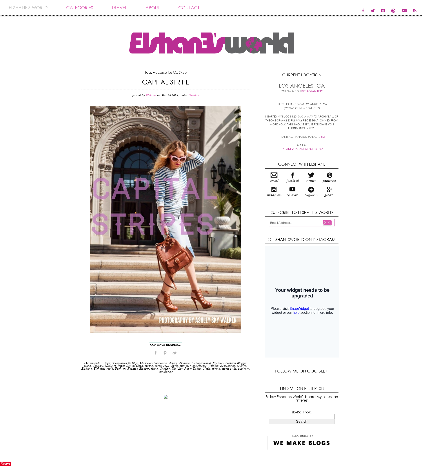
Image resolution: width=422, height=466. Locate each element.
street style (162, 366)
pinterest (329, 181)
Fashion (193, 95)
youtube (292, 195)
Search (301, 421)
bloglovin (311, 195)
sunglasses (200, 366)
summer (185, 366)
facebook (292, 181)
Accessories (227, 366)
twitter (311, 181)
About (153, 7)
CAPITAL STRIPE (165, 82)
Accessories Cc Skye (125, 363)
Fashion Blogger (236, 363)
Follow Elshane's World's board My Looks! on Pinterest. (302, 398)
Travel (119, 7)
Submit (328, 223)
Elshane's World (28, 7)
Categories (79, 7)
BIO (322, 137)
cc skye (241, 366)
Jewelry (98, 366)
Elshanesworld (201, 363)
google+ (329, 195)
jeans (87, 366)
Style (174, 366)
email (274, 181)
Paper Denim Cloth (130, 366)
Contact (189, 7)
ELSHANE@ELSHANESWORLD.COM (301, 149)
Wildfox (213, 366)
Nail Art (110, 366)
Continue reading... (165, 344)
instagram (274, 195)
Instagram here (312, 91)
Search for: (302, 412)
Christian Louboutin (153, 363)
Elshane (184, 363)
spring (149, 366)
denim (173, 363)
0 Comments (92, 363)
